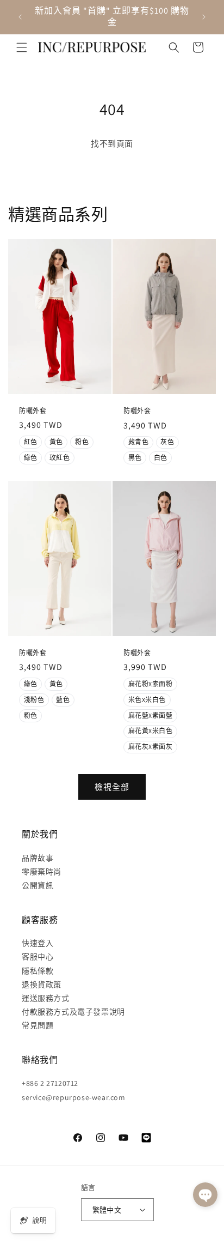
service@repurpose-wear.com (74, 1097)
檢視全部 (112, 787)
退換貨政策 (41, 984)
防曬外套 (32, 410)
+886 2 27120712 (50, 1083)
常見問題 (37, 1025)
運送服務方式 (46, 998)
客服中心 (37, 957)
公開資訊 (37, 885)
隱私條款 (37, 971)
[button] (22, 47)
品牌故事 (37, 858)
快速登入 (37, 943)
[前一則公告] (20, 17)
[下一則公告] (204, 17)
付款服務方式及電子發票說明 (73, 1012)
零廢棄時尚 (41, 872)
